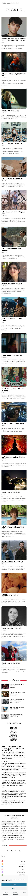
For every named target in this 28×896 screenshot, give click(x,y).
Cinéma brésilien (13, 728)
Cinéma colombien (13, 730)
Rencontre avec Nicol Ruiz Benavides (11, 628)
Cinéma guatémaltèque (13, 736)
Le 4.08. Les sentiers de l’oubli (9, 595)
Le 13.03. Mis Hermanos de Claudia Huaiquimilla (11, 249)
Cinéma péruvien (13, 739)
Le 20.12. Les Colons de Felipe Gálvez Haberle (11, 319)
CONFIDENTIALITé (21, 866)
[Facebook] (7, 850)
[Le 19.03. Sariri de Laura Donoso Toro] (14, 167)
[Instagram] (11, 850)
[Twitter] (19, 850)
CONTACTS (22, 864)
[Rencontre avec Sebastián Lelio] (14, 99)
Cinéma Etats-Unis (13, 735)
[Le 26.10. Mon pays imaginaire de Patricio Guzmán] (14, 445)
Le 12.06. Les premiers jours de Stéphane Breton (13, 213)
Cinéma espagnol (13, 734)
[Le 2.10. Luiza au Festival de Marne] (5, 709)
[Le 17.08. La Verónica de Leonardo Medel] (14, 515)
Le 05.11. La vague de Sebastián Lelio (11, 144)
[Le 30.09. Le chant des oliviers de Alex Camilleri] (5, 694)
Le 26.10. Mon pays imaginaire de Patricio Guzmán (13, 458)
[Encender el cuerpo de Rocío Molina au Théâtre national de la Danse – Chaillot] (5, 686)
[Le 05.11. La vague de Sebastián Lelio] (14, 132)
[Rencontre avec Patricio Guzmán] (14, 480)
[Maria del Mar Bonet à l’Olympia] (5, 716)
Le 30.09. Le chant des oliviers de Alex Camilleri (17, 692)
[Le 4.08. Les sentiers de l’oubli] (14, 583)
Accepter (14, 884)
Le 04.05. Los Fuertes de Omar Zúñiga (12, 562)
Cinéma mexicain (14, 738)
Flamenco (12, 687)
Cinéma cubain (14, 731)
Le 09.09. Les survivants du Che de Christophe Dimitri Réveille (17, 700)
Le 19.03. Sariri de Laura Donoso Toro (12, 178)
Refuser (14, 889)
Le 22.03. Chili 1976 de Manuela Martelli (12, 423)
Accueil (4, 3)
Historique (12, 702)
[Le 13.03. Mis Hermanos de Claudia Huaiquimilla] (14, 237)
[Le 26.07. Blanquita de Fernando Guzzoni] (14, 343)
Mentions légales (21, 872)
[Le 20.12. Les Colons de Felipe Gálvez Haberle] (14, 307)
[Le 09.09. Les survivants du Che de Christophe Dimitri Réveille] (5, 701)
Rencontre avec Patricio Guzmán (10, 492)
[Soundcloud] (15, 850)
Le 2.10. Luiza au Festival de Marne (17, 707)
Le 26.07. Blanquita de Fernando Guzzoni (12, 355)
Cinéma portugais (13, 740)
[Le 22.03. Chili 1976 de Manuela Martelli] (14, 412)
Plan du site (22, 875)
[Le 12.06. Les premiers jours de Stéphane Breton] (14, 200)
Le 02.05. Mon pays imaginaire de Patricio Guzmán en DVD (13, 389)
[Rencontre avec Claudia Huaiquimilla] (14, 272)
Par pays (8, 3)
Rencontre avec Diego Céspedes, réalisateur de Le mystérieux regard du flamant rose (13, 39)
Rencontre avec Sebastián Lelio (10, 110)
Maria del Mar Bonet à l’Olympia (16, 714)
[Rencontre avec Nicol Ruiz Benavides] (14, 616)
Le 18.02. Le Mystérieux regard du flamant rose (13, 75)
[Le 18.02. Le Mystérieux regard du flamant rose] (14, 62)
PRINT (23, 869)
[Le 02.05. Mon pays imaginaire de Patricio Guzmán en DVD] (14, 377)
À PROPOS (23, 861)
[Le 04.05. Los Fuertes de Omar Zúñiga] (14, 550)
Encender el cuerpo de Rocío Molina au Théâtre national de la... (17, 685)
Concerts (11, 708)
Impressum (25, 892)
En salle (11, 695)
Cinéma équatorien (13, 732)
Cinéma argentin (13, 727)
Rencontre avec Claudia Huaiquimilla (11, 284)
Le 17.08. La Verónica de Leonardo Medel (12, 527)
